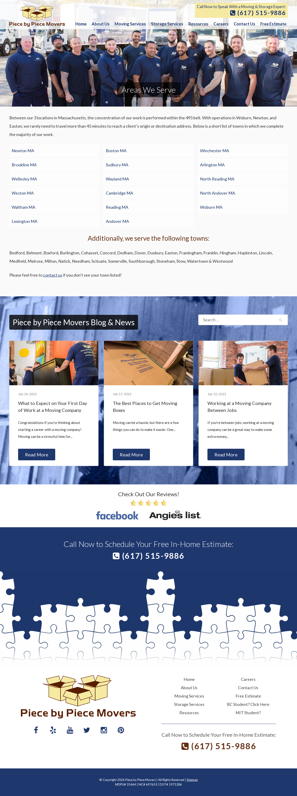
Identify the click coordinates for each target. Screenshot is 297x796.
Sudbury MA (117, 164)
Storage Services (167, 23)
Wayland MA (117, 178)
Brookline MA (24, 164)
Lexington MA (24, 221)
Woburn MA (211, 207)
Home (81, 23)
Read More (36, 454)
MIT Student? (248, 712)
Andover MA (117, 221)
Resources (198, 23)
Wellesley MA (24, 178)
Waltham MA (23, 207)
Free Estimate (273, 23)
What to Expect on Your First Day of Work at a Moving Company (52, 406)
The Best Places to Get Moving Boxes (145, 406)
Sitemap (192, 780)
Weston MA (23, 193)
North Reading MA (217, 178)
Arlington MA (212, 164)
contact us (52, 275)
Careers (221, 23)
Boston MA (116, 150)
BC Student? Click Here (248, 704)
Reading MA (117, 207)
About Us (101, 23)
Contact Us (244, 23)
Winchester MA (214, 150)
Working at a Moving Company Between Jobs (239, 406)
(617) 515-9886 (261, 13)
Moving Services (130, 23)
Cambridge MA (119, 193)
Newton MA (23, 150)
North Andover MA (217, 193)
